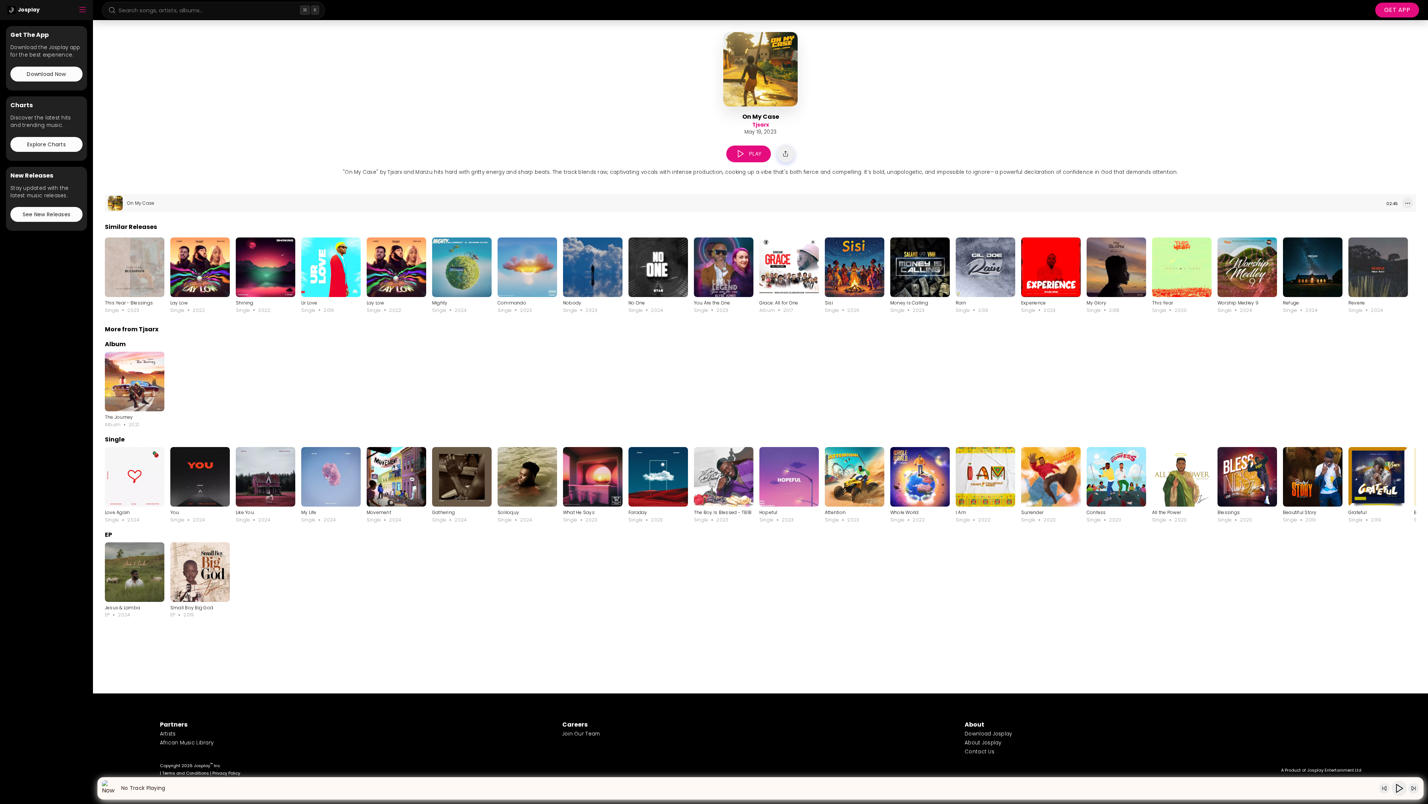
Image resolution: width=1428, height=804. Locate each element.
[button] (740, 154)
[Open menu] (82, 10)
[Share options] (786, 154)
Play (755, 154)
